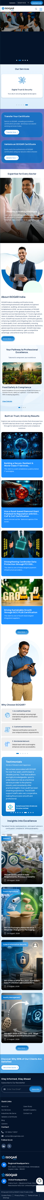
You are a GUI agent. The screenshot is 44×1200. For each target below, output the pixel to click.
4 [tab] (25, 60)
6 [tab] (22, 812)
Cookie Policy (6, 1195)
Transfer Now (11, 132)
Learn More (7, 54)
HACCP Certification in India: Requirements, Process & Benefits (19, 876)
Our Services (6, 1110)
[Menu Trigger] (41, 9)
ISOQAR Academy (29, 1110)
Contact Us (27, 1113)
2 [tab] (20, 60)
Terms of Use (33, 1195)
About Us (4, 1106)
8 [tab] (27, 812)
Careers (12, 3)
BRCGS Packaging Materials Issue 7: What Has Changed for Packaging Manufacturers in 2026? (20, 929)
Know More (7, 339)
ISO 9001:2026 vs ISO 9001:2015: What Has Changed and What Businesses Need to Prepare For (21, 1035)
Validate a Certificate (9, 1117)
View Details (7, 401)
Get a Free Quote (24, 54)
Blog (3, 1120)
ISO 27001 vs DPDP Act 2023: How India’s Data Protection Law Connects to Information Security (22, 982)
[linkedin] (3, 1146)
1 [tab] (16, 60)
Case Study (27, 1106)
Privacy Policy (19, 1195)
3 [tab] (22, 60)
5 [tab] (27, 60)
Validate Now (11, 158)
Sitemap (6, 1198)
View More (21, 632)
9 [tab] (30, 812)
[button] (19, 407)
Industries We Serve (8, 1113)
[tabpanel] (22, 38)
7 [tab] (24, 812)
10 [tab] (33, 812)
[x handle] (9, 1146)
